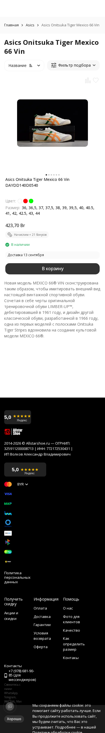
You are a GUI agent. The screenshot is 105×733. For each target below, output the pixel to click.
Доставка (42, 616)
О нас (68, 608)
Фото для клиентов (71, 619)
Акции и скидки (11, 615)
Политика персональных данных (17, 577)
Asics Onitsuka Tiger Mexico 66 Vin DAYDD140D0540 (37, 182)
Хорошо (14, 718)
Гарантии (42, 624)
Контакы (71, 657)
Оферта (41, 646)
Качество (71, 630)
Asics (30, 25)
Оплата (40, 608)
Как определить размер (74, 644)
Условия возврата (42, 636)
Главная (11, 25)
